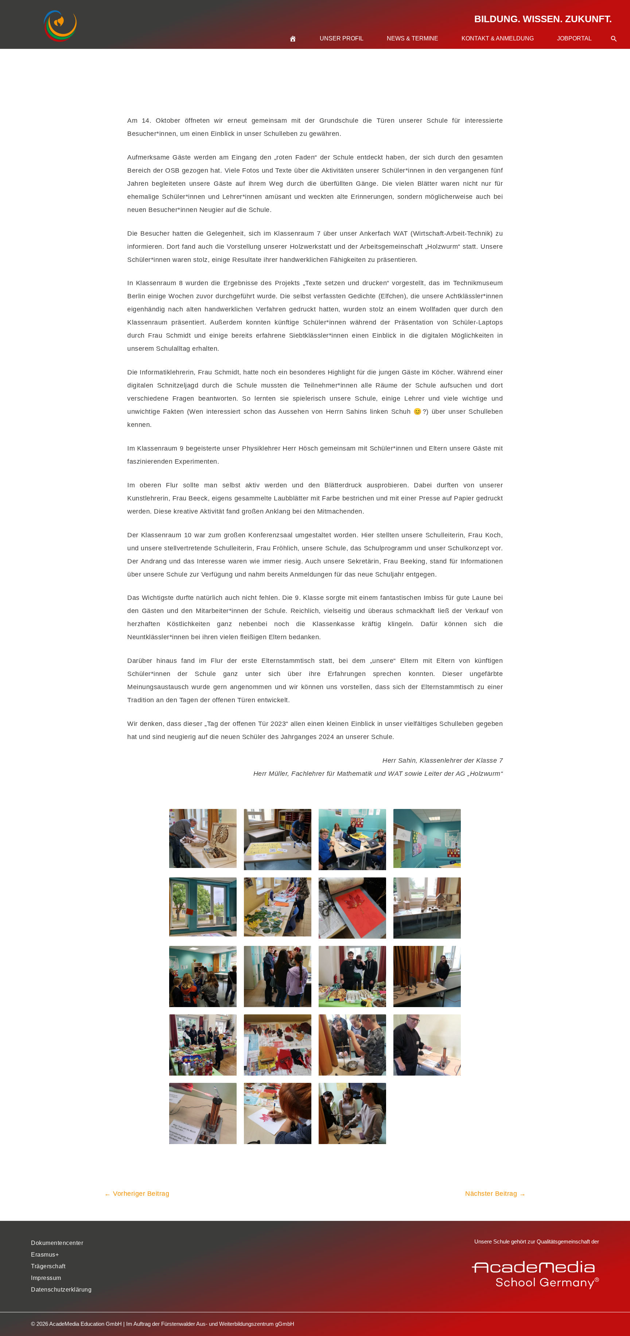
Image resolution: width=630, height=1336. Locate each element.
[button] (614, 30)
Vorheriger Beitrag (136, 1193)
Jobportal (574, 38)
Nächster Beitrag (495, 1193)
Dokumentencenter (57, 1243)
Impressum (46, 1278)
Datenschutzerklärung (61, 1289)
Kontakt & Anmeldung (498, 38)
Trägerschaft (48, 1266)
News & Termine (412, 38)
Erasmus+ (45, 1254)
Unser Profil (341, 38)
